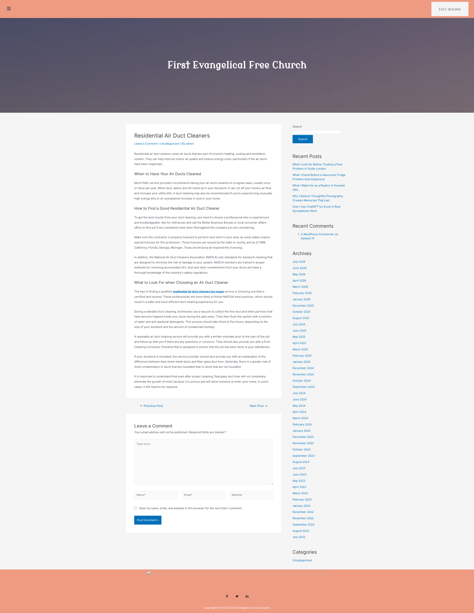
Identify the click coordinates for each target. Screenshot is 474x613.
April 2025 (299, 343)
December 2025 (303, 305)
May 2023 (299, 481)
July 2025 (299, 324)
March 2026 (300, 286)
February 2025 (302, 355)
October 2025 (302, 311)
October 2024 (302, 380)
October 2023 (302, 449)
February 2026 (302, 293)
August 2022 (301, 531)
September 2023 (304, 455)
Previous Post (151, 405)
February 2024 (302, 424)
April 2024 (299, 412)
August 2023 (301, 462)
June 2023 (300, 474)
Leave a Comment (146, 143)
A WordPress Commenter (317, 234)
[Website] (251, 495)
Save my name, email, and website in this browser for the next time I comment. (190, 508)
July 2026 (299, 261)
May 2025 (299, 336)
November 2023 (303, 443)
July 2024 (299, 393)
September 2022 (304, 524)
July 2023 (299, 468)
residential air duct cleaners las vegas (198, 291)
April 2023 (299, 487)
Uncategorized (169, 143)
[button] (9, 8)
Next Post (258, 405)
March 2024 (300, 418)
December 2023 (303, 437)
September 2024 (304, 387)
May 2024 (299, 405)
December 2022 (303, 512)
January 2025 (301, 361)
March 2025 (300, 349)
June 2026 (299, 268)
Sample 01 (307, 238)
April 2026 (299, 280)
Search (297, 126)
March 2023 (300, 493)
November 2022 (303, 518)
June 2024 (300, 399)
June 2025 (299, 330)
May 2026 (299, 274)
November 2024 (303, 374)
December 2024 (303, 368)
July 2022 (299, 537)
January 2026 (301, 299)
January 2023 (302, 506)
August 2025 (301, 318)
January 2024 (302, 430)
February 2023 (302, 499)
